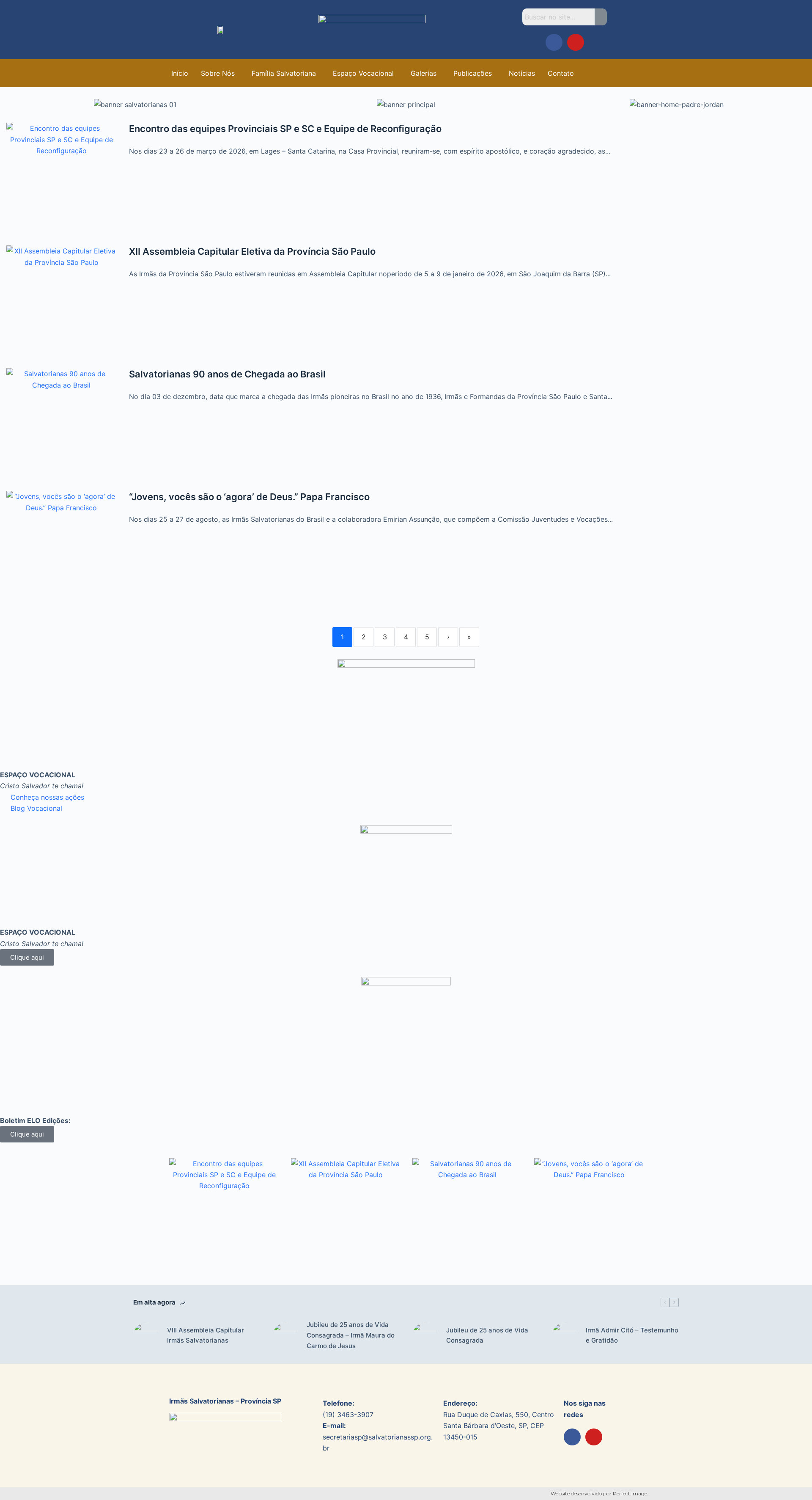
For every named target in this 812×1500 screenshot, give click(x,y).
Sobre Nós (218, 73)
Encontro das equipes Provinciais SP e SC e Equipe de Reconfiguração (285, 128)
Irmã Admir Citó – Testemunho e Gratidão (632, 1335)
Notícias (522, 73)
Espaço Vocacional (363, 73)
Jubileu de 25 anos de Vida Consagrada (487, 1335)
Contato (561, 73)
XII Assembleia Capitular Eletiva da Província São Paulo (252, 251)
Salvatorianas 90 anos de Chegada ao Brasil (227, 374)
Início (179, 73)
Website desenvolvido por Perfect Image (599, 1493)
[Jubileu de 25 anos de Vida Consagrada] (425, 1335)
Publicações (472, 73)
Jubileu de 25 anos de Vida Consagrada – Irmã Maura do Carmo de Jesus (351, 1335)
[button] (220, 73)
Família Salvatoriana (284, 73)
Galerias (423, 73)
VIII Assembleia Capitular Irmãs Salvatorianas (205, 1335)
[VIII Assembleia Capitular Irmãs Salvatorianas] (146, 1335)
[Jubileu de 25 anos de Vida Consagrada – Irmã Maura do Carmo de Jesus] (285, 1335)
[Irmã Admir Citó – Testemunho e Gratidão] (564, 1335)
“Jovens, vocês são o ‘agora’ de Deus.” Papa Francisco (249, 496)
